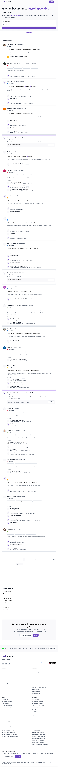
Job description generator (37, 701)
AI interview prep (5, 709)
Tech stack (4, 677)
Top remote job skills (6, 728)
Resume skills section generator (38, 736)
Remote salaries (5, 724)
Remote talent (11, 564)
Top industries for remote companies (10, 736)
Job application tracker (7, 701)
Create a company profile (37, 713)
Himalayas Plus (5, 699)
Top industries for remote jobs (8, 732)
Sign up (35, 635)
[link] (4, 564)
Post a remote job (35, 699)
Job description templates (37, 703)
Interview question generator (38, 705)
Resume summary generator (38, 732)
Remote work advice (36, 679)
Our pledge (52, 648)
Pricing (33, 715)
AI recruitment (35, 709)
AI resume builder (5, 703)
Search (29, 28)
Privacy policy (5, 683)
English (52, 762)
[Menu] (55, 1)
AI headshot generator (7, 707)
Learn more (51, 145)
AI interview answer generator (38, 738)
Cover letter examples (36, 685)
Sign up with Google (26, 635)
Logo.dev (9, 763)
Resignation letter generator (38, 742)
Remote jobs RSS (35, 689)
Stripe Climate (45, 648)
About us (4, 670)
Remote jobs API (35, 724)
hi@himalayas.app (6, 659)
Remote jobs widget (36, 691)
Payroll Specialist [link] (19, 564)
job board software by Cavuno (28, 762)
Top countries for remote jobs (8, 730)
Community (4, 672)
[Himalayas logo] (6, 1)
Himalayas (4, 564)
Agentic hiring (35, 711)
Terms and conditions (6, 681)
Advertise (34, 717)
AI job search (34, 677)
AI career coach (5, 711)
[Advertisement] (29, 36)
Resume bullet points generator (38, 734)
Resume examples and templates (39, 683)
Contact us (4, 685)
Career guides (35, 681)
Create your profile (36, 670)
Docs (3, 674)
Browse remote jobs (36, 672)
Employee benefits (6, 679)
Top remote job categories (7, 726)
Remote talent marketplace (37, 707)
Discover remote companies (38, 674)
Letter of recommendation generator (40, 744)
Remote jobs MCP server (37, 726)
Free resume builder (36, 730)
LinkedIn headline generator (38, 740)
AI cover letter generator (7, 705)
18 (36, 559)
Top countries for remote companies (9, 734)
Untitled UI (39, 762)
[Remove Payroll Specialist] (10, 21)
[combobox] (33, 21)
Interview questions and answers (39, 687)
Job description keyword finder (38, 728)
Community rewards (36, 693)
